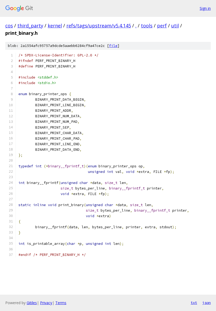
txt (194, 302)
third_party (30, 25)
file (113, 45)
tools (147, 25)
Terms (60, 302)
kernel (55, 25)
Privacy (46, 302)
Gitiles (32, 302)
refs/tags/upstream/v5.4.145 (98, 25)
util (175, 25)
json (206, 302)
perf (162, 25)
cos (9, 25)
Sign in (205, 8)
